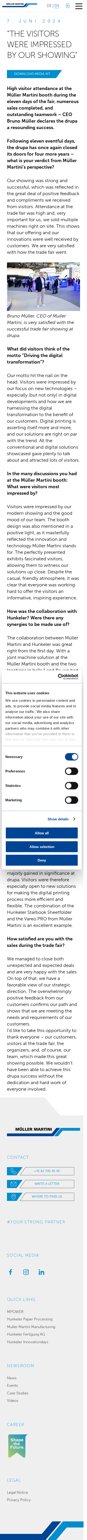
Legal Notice (17, 1492)
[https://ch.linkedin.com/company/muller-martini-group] (40, 1273)
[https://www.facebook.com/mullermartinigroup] (9, 1273)
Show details (58, 819)
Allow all (42, 833)
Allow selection (41, 847)
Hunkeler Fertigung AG (26, 1334)
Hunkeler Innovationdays (27, 1342)
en (56, 6)
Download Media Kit (32, 74)
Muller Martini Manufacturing (31, 1327)
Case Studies (17, 1393)
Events (12, 1385)
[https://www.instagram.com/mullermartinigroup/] (25, 1273)
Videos (12, 1401)
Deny (42, 860)
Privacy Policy (19, 1500)
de (49, 6)
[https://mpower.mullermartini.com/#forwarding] (67, 5)
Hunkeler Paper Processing (29, 1319)
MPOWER (15, 1312)
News (11, 1378)
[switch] (71, 771)
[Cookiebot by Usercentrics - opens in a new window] (59, 677)
